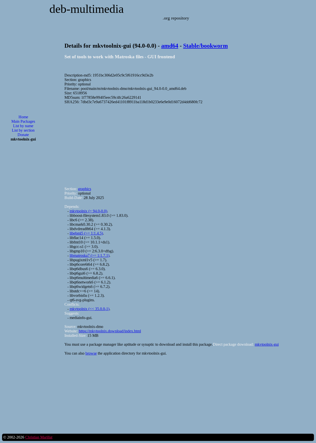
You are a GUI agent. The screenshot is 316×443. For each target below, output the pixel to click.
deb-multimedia (86, 8)
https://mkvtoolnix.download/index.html (110, 331)
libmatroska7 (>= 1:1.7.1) (89, 255)
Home (23, 117)
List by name (23, 126)
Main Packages (23, 121)
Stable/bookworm (205, 45)
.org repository (176, 18)
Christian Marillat (38, 437)
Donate (23, 135)
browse (91, 353)
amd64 (169, 45)
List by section (23, 130)
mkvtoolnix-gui (267, 344)
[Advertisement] (23, 224)
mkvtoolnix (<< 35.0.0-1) (89, 309)
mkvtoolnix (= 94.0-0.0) (88, 211)
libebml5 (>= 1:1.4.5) (86, 233)
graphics (84, 189)
